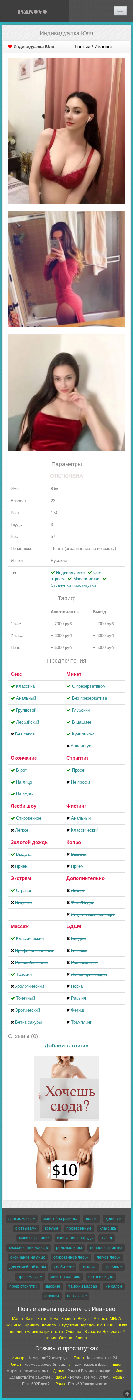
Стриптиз (77, 758)
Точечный (25, 998)
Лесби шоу (23, 806)
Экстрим (21, 878)
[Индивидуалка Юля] (66, 130)
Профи (78, 770)
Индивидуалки (70, 572)
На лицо (24, 782)
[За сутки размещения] (66, 1126)
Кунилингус (83, 734)
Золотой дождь (29, 842)
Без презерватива (89, 698)
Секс (16, 674)
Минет (73, 674)
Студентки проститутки (73, 585)
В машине (81, 722)
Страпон (24, 890)
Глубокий (81, 710)
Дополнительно (85, 878)
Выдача (23, 854)
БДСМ (73, 926)
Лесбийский (27, 722)
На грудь (25, 794)
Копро (73, 842)
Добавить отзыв (66, 1046)
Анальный (26, 698)
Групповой (26, 710)
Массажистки (86, 578)
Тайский (24, 974)
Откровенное (28, 818)
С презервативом (89, 686)
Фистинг (76, 806)
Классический (30, 938)
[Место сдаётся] (66, 1057)
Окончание (24, 758)
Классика (25, 686)
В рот (21, 770)
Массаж (20, 926)
